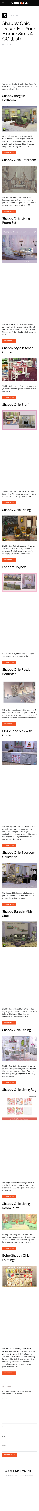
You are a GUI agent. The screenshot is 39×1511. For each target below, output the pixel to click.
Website (4, 1445)
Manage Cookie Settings (26, 1475)
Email (3, 1436)
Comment (5, 1398)
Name (3, 1427)
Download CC (9, 153)
